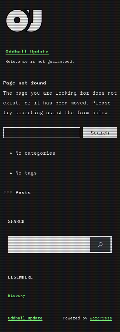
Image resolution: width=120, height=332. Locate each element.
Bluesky (16, 295)
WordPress (101, 318)
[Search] (100, 244)
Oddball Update (27, 51)
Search (100, 133)
